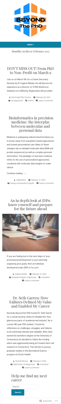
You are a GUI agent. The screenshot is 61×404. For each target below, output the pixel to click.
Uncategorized (17, 100)
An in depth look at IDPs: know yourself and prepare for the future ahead (30, 204)
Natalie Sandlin (21, 274)
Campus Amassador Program (22, 183)
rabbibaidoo (21, 180)
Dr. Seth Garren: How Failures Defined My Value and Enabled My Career (30, 301)
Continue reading (15, 173)
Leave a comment (45, 100)
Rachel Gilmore (21, 361)
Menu (35, 45)
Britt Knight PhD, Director (21, 97)
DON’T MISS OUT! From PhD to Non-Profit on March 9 (30, 70)
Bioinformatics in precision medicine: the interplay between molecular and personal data (30, 124)
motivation (45, 277)
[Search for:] (24, 386)
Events (30, 100)
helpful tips (31, 277)
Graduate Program (19, 277)
